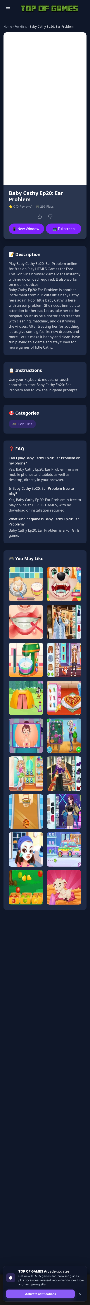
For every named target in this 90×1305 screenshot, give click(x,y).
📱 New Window (25, 228)
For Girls (21, 26)
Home (7, 26)
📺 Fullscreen (64, 228)
